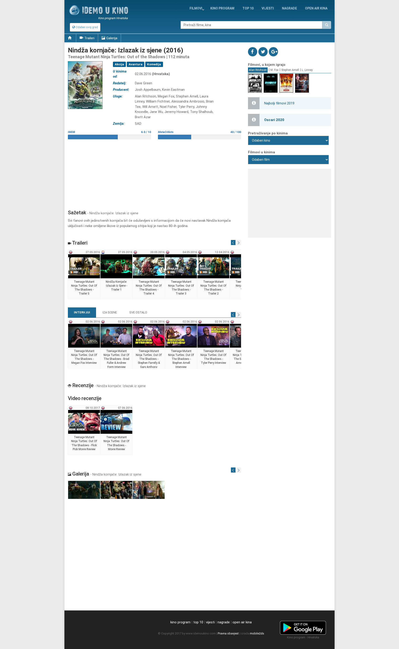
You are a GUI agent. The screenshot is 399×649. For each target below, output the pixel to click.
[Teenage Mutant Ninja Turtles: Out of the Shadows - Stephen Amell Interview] (181, 344)
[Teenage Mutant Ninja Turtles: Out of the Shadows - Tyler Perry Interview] (213, 344)
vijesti (268, 8)
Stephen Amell (290, 70)
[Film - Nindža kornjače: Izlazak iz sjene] (84, 490)
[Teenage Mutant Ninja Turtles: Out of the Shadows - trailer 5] (84, 274)
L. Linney (307, 70)
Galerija (111, 38)
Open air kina (316, 8)
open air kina (242, 622)
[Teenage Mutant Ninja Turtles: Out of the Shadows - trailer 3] (181, 274)
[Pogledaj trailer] (85, 61)
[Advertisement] (154, 172)
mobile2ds (257, 633)
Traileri (89, 38)
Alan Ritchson (258, 70)
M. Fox (274, 70)
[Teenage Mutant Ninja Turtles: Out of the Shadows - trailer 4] (149, 274)
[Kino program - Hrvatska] (303, 627)
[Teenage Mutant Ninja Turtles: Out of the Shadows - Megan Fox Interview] (84, 344)
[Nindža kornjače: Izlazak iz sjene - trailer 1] (116, 274)
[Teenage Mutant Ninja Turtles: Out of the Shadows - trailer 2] (213, 274)
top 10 (198, 622)
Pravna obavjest (228, 633)
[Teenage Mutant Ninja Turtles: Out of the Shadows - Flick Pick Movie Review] (84, 430)
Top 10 (248, 8)
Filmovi (196, 8)
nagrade (289, 8)
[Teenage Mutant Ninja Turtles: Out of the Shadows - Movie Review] (116, 430)
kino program (222, 8)
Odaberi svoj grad (86, 27)
